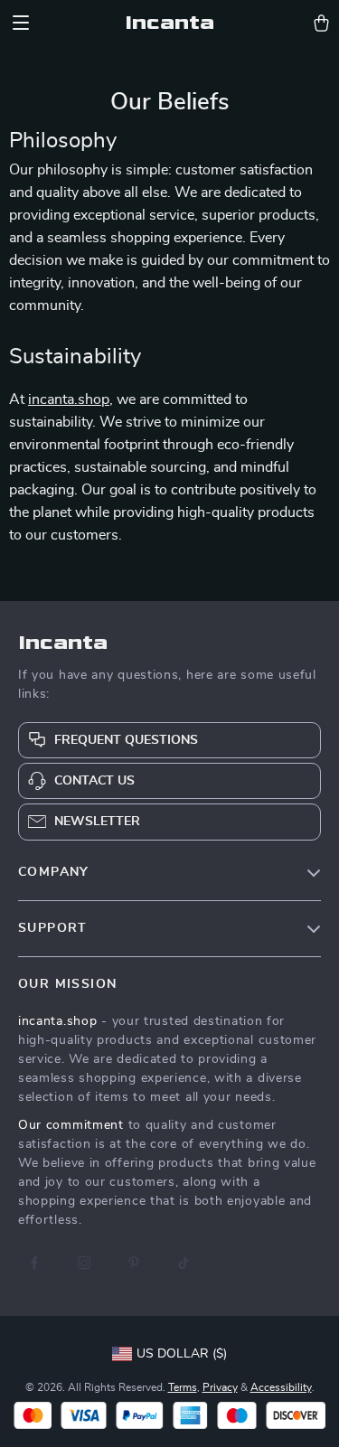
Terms (182, 1387)
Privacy (220, 1387)
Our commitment (71, 1125)
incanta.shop (68, 399)
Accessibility (281, 1387)
